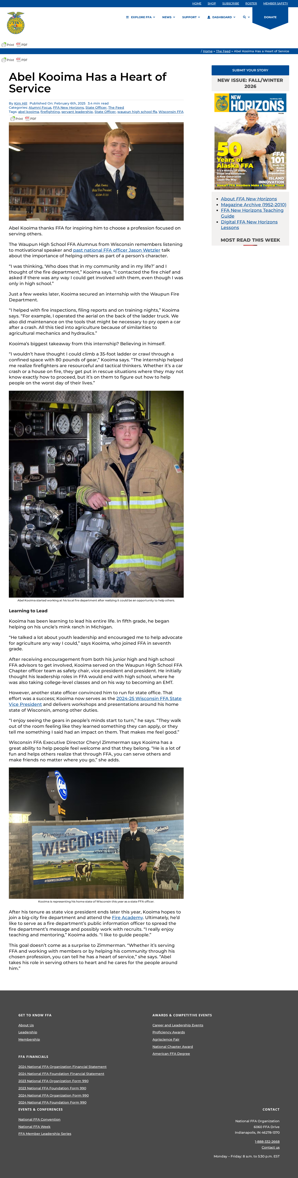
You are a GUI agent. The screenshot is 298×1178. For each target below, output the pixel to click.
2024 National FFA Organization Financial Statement (62, 1067)
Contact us (271, 1147)
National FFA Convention (39, 1119)
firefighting (50, 112)
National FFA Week (34, 1127)
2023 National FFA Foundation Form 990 (52, 1088)
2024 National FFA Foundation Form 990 (52, 1102)
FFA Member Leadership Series (44, 1134)
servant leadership (77, 112)
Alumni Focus (40, 107)
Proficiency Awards (168, 1032)
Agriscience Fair (165, 1039)
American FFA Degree (171, 1054)
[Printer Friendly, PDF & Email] (14, 44)
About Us (26, 1025)
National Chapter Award (172, 1047)
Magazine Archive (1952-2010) (253, 204)
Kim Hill (20, 103)
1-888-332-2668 (267, 1142)
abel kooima (28, 112)
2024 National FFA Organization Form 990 (53, 1095)
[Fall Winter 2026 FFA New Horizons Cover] (250, 93)
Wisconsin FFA (171, 112)
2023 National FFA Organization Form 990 (53, 1081)
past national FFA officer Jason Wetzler (116, 250)
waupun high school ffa (137, 112)
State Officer (96, 107)
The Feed (223, 51)
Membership (29, 1039)
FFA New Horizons (68, 107)
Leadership (27, 1032)
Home (208, 51)
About (249, 199)
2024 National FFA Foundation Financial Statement (61, 1074)
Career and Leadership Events (177, 1025)
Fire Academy (127, 917)
